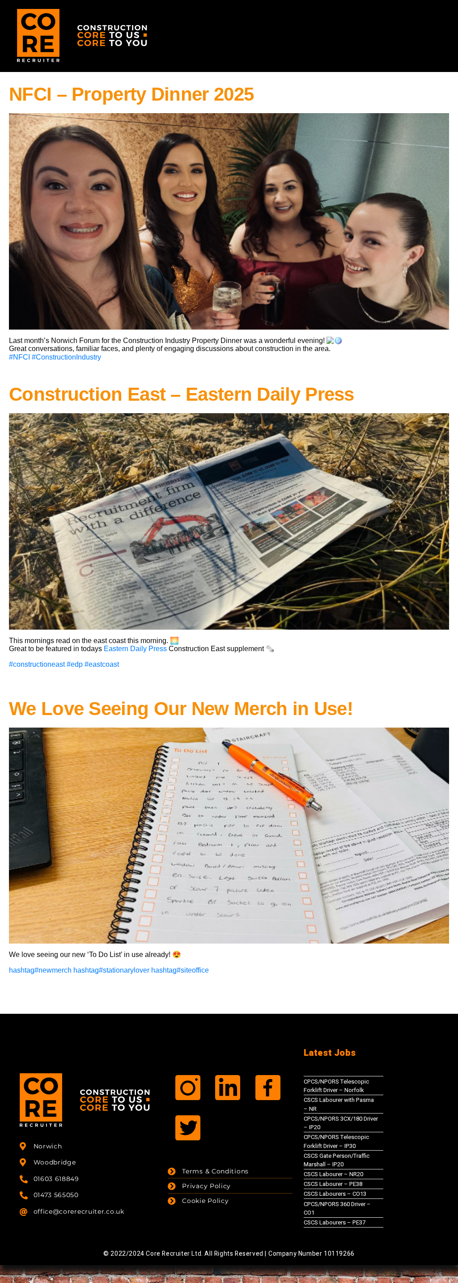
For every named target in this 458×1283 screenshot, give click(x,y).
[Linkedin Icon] (228, 1087)
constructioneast (37, 664)
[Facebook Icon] (268, 1087)
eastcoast (102, 664)
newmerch (40, 970)
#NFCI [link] (19, 357)
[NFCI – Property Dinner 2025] (229, 220)
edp (75, 664)
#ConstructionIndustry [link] (66, 357)
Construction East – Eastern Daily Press (181, 394)
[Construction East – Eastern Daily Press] (229, 521)
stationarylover (111, 970)
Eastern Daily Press (136, 648)
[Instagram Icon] (188, 1087)
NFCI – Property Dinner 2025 (131, 94)
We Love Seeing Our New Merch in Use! (181, 708)
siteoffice (180, 970)
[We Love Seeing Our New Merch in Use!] (229, 835)
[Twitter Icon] (188, 1128)
